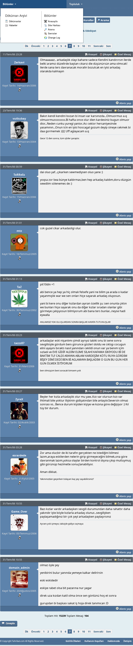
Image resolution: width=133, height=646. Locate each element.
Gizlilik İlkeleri (73, 641)
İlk (26, 46)
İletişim (127, 641)
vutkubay (19, 118)
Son (108, 46)
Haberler (13, 25)
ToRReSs (19, 175)
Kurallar (88, 20)
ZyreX (19, 399)
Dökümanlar (15, 21)
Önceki (35, 46)
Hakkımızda (114, 641)
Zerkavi (19, 62)
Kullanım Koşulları (94, 641)
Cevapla (10, 623)
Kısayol (92, 54)
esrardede (19, 455)
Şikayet (107, 54)
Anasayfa (52, 21)
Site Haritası (54, 25)
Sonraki (98, 46)
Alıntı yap (125, 103)
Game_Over (19, 511)
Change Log (54, 37)
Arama (51, 29)
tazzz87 (19, 343)
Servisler (52, 33)
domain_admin (19, 568)
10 (83, 46)
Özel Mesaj (124, 54)
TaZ (19, 287)
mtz (19, 231)
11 (89, 46)
